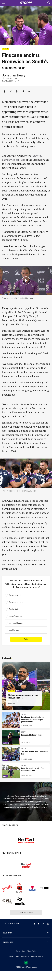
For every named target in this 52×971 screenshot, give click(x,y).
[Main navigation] (3, 2)
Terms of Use (20, 951)
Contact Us (25, 956)
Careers (11, 956)
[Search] (48, 2)
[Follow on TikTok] (34, 923)
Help (17, 956)
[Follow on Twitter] (43, 923)
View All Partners (26, 912)
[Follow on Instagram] (48, 923)
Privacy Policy (31, 951)
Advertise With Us (37, 956)
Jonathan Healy (13, 75)
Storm (5, 49)
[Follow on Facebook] (39, 923)
